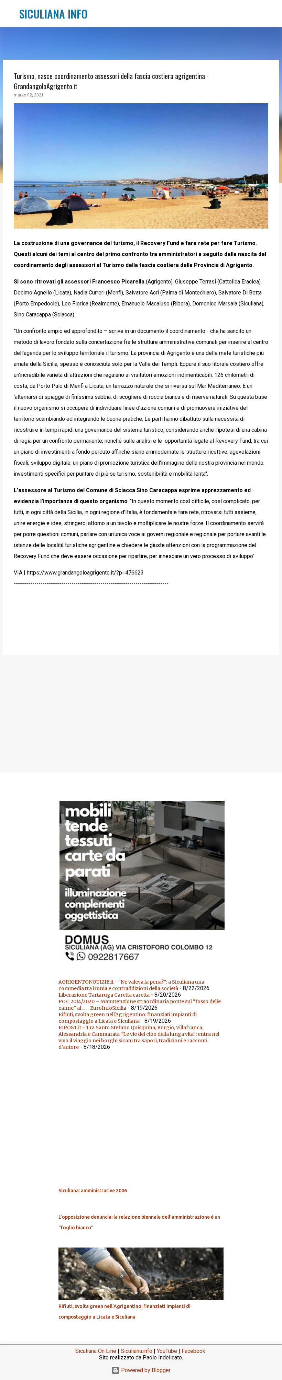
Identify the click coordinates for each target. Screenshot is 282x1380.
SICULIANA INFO (53, 13)
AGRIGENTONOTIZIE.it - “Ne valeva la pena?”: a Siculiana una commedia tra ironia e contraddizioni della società (131, 985)
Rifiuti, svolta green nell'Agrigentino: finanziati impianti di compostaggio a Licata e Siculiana (127, 1017)
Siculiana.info (136, 1351)
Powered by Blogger (145, 1370)
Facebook (193, 1351)
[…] (143, 965)
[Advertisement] (141, 713)
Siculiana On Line (95, 1351)
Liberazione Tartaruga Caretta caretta (104, 995)
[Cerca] (97, 13)
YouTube (167, 1351)
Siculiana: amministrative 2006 (92, 1190)
